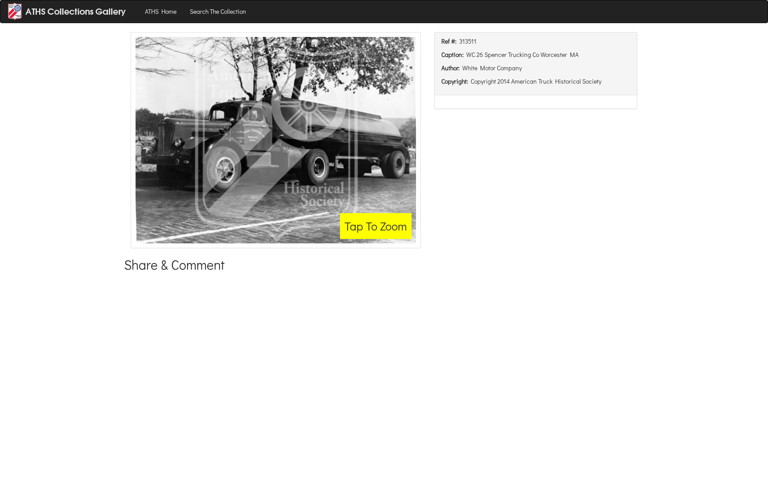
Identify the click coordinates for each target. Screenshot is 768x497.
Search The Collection (218, 11)
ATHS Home (160, 11)
